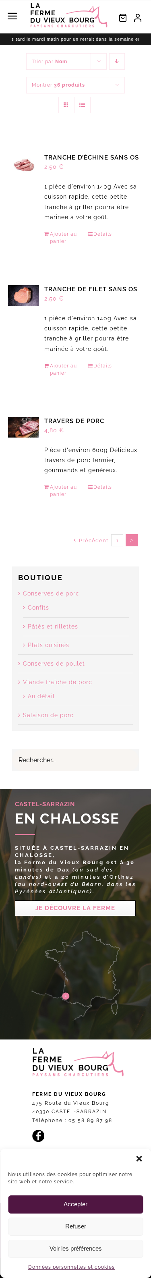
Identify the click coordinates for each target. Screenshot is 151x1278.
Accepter (75, 1204)
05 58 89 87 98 (90, 1120)
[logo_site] (69, 5)
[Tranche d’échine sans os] (23, 164)
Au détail (41, 696)
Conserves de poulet (54, 663)
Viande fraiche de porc (57, 682)
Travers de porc (74, 421)
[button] (139, 1159)
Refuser (75, 1226)
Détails (102, 234)
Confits (38, 607)
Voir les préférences (76, 1248)
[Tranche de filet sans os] (23, 295)
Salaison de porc (48, 715)
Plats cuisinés (48, 645)
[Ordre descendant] (117, 61)
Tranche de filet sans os (90, 289)
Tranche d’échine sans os (91, 157)
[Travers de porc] (23, 427)
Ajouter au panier (63, 237)
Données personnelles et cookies (71, 1267)
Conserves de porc (51, 593)
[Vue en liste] (82, 105)
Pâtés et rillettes (53, 626)
